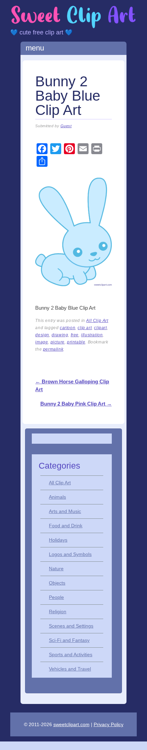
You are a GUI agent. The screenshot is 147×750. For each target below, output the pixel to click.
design (42, 335)
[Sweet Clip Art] (73, 27)
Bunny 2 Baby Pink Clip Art (76, 404)
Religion (57, 611)
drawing (60, 335)
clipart (100, 327)
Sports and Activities (70, 654)
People (56, 597)
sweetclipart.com (71, 724)
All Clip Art (97, 320)
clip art (85, 327)
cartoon (67, 327)
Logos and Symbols (70, 554)
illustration (92, 335)
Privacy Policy (108, 724)
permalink (53, 349)
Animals (57, 497)
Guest (66, 126)
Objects (57, 583)
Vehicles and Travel (70, 669)
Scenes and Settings (71, 626)
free (75, 335)
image (41, 342)
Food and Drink (65, 525)
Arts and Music (65, 511)
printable (76, 342)
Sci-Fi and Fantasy (69, 640)
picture (58, 342)
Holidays (58, 540)
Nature (56, 568)
